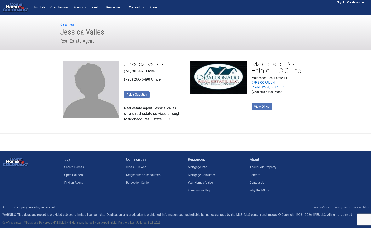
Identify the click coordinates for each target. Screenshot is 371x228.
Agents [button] (79, 7)
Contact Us (257, 182)
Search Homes (74, 167)
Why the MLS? (259, 190)
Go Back (68, 25)
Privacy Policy (342, 207)
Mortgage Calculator (201, 175)
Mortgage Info (197, 167)
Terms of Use (321, 207)
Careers (255, 175)
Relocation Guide (137, 182)
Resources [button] (114, 7)
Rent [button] (95, 7)
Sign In (341, 2)
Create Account (356, 2)
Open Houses (59, 7)
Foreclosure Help (199, 190)
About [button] (154, 7)
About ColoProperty (263, 167)
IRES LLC (319, 215)
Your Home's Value (200, 182)
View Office (262, 106)
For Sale (39, 7)
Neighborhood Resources (143, 175)
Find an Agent (73, 182)
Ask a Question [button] (137, 94)
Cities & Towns (136, 167)
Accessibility (361, 207)
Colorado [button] (135, 7)
